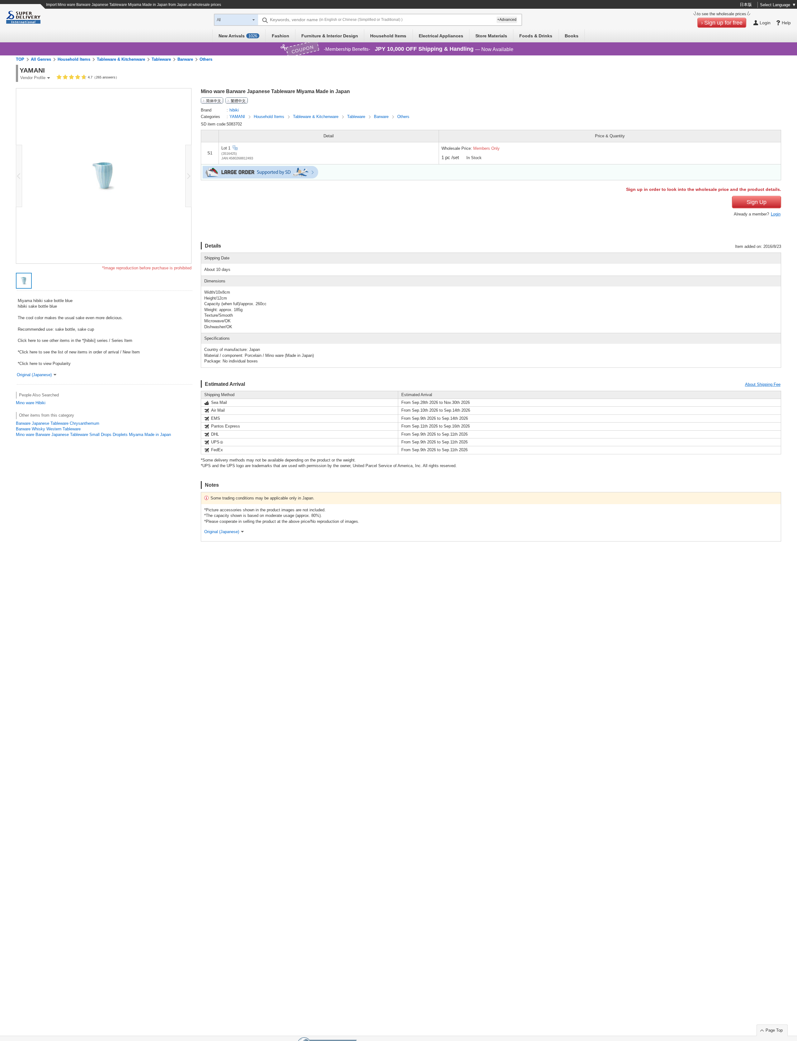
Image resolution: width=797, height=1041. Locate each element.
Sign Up (756, 202)
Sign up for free (723, 23)
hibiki (234, 110)
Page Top (774, 1030)
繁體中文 (238, 100)
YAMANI (237, 116)
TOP (20, 59)
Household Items (388, 35)
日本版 (746, 4)
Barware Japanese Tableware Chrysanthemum (57, 423)
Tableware (161, 59)
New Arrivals (238, 35)
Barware (185, 59)
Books (571, 35)
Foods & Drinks (535, 35)
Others (206, 59)
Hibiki (40, 402)
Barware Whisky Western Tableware (48, 429)
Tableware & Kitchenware (121, 59)
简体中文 (213, 100)
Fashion (280, 35)
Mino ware (25, 402)
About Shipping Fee (762, 384)
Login (775, 214)
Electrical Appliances (441, 35)
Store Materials (491, 35)
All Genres (41, 59)
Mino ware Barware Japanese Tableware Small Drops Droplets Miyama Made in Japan (93, 434)
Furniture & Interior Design (329, 35)
